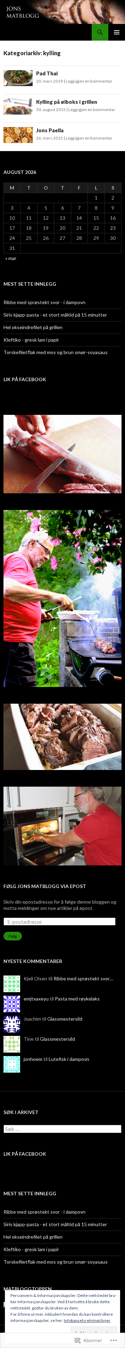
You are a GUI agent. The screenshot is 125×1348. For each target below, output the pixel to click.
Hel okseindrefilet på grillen (32, 327)
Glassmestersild (64, 1019)
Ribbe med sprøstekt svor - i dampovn (44, 302)
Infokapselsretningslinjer (87, 1320)
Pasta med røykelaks (77, 999)
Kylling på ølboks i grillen (66, 102)
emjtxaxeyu (36, 999)
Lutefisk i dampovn (69, 1059)
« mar (10, 258)
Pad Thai (47, 73)
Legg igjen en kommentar (89, 81)
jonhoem (33, 1059)
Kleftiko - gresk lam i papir (31, 340)
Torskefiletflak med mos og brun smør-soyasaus (55, 352)
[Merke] (62, 1129)
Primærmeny (116, 32)
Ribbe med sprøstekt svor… (83, 978)
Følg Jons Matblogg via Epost (44, 886)
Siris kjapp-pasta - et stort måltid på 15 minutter (55, 315)
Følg (13, 936)
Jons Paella (50, 130)
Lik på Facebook (24, 379)
